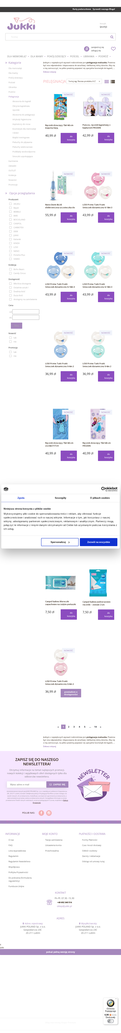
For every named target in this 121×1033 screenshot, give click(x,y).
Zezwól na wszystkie (98, 542)
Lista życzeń (113, 49)
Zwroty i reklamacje (91, 856)
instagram (49, 813)
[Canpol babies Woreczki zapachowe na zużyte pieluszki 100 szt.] (60, 582)
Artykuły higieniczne (21, 119)
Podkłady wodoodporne (23, 151)
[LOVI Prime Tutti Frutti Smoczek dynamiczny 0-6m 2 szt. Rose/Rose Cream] (60, 662)
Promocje (13, 184)
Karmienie (13, 161)
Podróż (12, 91)
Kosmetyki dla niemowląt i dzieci (24, 130)
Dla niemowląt (15, 68)
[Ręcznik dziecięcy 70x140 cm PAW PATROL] (60, 106)
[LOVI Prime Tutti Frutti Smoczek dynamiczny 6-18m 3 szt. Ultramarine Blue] (60, 265)
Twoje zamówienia (53, 839)
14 (95, 726)
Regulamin (13, 856)
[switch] (110, 1021)
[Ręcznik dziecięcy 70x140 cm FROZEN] (98, 423)
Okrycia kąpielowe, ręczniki (21, 108)
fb (41, 813)
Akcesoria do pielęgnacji (23, 114)
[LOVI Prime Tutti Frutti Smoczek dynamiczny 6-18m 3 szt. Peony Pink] (98, 185)
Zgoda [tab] (21, 498)
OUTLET (12, 170)
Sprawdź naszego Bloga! (104, 9)
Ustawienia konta (53, 845)
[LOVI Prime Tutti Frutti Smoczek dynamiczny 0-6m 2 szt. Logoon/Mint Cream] (98, 344)
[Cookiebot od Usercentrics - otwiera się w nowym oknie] (103, 489)
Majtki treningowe (20, 137)
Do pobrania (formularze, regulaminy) (20, 879)
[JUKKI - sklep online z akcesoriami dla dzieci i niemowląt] (21, 24)
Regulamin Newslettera (19, 861)
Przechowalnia (52, 850)
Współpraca (14, 866)
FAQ (10, 845)
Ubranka (13, 87)
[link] (14, 204)
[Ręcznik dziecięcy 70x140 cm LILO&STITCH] (60, 423)
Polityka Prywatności (18, 872)
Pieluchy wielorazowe (22, 146)
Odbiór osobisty (89, 850)
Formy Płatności (89, 839)
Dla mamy (13, 73)
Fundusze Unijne (16, 886)
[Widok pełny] (113, 81)
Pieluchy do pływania (22, 142)
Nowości (13, 180)
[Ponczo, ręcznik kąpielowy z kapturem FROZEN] (98, 106)
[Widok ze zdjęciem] (107, 81)
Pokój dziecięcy (16, 77)
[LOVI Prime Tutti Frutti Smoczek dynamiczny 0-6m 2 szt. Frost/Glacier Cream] (60, 344)
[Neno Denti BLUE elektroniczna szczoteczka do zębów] (60, 185)
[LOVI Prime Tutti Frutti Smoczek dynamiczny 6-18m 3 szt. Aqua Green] (98, 265)
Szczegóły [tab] (60, 498)
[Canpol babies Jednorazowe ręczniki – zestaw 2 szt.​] (98, 582)
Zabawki (12, 165)
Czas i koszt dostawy (91, 845)
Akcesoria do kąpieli (21, 101)
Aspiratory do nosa (21, 124)
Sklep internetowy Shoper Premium (60, 1022)
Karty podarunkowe (82, 9)
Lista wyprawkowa (17, 850)
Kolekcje (12, 175)
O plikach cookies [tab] (100, 498)
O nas (11, 839)
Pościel (12, 82)
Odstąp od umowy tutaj (93, 861)
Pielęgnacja (14, 96)
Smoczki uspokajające (22, 156)
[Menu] (116, 999)
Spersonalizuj (58, 542)
